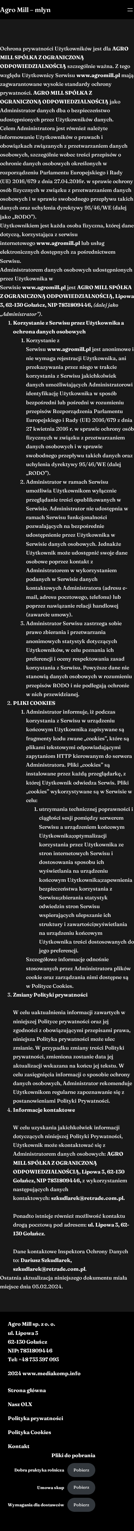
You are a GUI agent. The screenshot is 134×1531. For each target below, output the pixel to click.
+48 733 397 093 (39, 1359)
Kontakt (19, 1446)
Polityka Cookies (29, 1432)
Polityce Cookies (52, 986)
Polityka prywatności (35, 1418)
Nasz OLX (20, 1404)
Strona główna (27, 1390)
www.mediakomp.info (51, 1373)
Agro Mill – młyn (25, 10)
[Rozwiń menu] (130, 10)
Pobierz (81, 1469)
